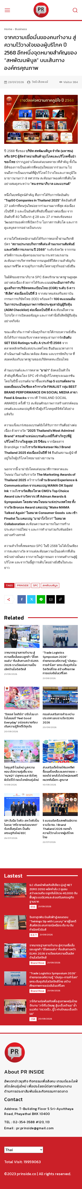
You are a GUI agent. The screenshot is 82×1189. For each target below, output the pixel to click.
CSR (33, 1019)
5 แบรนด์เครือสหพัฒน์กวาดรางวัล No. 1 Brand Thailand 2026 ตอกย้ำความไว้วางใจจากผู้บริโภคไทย (60, 828)
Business (21, 29)
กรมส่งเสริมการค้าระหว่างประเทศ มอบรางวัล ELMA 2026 (58, 718)
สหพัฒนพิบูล (50, 585)
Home (8, 29)
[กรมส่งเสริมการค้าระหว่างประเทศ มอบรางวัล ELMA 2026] (60, 698)
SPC (35, 585)
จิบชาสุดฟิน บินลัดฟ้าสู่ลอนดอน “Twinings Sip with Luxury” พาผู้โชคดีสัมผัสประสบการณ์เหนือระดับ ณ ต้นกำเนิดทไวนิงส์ (52, 923)
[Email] (50, 599)
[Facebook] (21, 599)
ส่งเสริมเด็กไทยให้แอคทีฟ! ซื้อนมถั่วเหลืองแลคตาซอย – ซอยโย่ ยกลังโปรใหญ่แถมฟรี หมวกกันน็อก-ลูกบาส (60, 773)
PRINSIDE (23, 585)
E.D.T (34, 935)
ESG (33, 907)
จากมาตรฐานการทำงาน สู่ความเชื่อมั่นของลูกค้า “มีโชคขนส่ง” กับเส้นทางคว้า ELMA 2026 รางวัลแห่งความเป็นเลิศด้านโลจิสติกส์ (21, 660)
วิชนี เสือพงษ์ (40, 82)
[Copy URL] (60, 599)
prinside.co (26, 1174)
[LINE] (41, 599)
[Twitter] (31, 599)
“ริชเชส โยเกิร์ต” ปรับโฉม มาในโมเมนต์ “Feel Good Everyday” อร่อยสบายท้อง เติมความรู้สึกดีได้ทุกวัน (21, 720)
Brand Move (37, 963)
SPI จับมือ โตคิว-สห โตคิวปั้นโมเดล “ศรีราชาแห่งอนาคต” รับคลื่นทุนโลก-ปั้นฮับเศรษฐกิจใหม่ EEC (21, 826)
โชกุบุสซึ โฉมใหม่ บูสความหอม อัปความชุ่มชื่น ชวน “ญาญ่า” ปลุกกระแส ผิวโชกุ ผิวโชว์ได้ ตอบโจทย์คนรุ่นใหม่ (21, 773)
